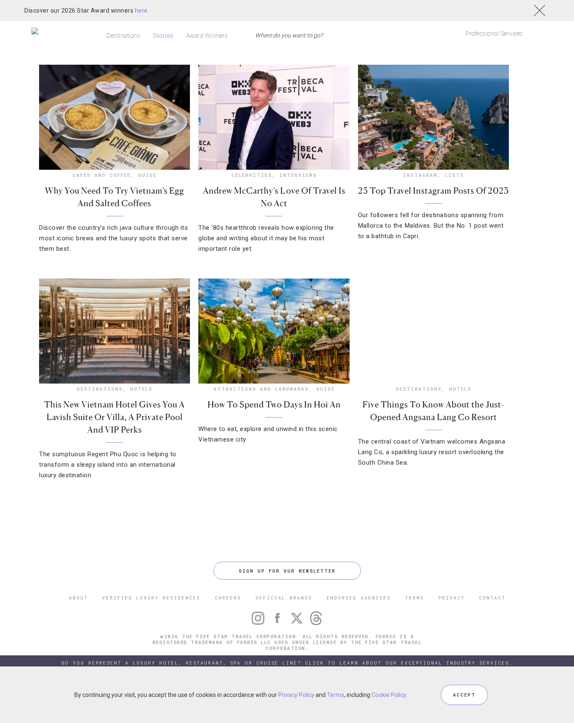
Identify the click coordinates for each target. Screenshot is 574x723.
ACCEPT (464, 694)
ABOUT (78, 597)
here (141, 10)
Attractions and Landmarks (261, 389)
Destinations (123, 35)
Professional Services (494, 33)
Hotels (141, 389)
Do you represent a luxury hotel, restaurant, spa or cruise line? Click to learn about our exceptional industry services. (287, 663)
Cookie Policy (388, 694)
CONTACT (492, 597)
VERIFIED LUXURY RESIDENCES (151, 597)
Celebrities (252, 175)
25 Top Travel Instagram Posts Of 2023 (433, 191)
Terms (335, 694)
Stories (163, 35)
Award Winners (207, 35)
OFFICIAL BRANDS (283, 597)
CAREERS (228, 597)
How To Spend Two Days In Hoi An (274, 405)
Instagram (420, 175)
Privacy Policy (296, 694)
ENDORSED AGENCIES (358, 597)
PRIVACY (451, 597)
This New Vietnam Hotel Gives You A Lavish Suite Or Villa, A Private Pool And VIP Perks (114, 417)
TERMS (414, 597)
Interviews (298, 175)
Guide (147, 175)
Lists (454, 175)
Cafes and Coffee (102, 175)
